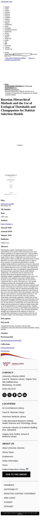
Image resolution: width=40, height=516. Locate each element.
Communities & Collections (13, 86)
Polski (6, 26)
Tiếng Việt (8, 38)
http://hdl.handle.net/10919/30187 (11, 340)
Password (34, 54)
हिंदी (6, 44)
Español (7, 14)
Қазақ (6, 40)
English (7, 7)
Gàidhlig (7, 17)
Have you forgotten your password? (20, 59)
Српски (7, 47)
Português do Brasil (11, 30)
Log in (25, 56)
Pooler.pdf (7, 204)
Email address (9, 54)
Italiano (7, 19)
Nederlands (8, 24)
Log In (7, 52)
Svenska (7, 35)
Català (7, 9)
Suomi (7, 33)
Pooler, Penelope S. (7, 224)
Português (8, 28)
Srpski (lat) (8, 31)
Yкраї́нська (8, 49)
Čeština (7, 10)
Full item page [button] (5, 351)
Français (7, 16)
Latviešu (7, 21)
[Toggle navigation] (1, 81)
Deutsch (7, 12)
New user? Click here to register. (16, 58)
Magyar (7, 23)
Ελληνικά (8, 45)
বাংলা (6, 42)
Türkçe (7, 37)
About (7, 84)
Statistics (7, 89)
